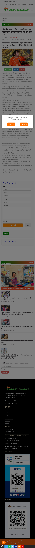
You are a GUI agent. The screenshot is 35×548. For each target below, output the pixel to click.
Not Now (11, 124)
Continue (24, 124)
